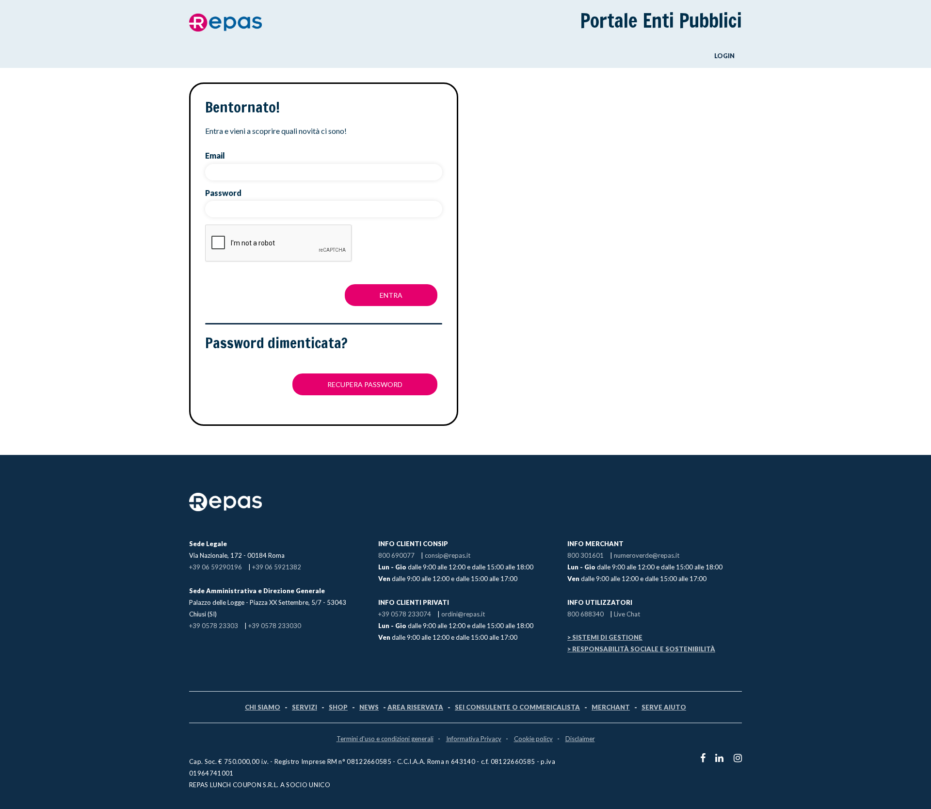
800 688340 (585, 614)
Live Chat (627, 614)
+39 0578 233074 (404, 614)
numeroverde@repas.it (646, 555)
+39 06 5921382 (276, 567)
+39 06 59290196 (215, 567)
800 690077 (396, 555)
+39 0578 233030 (274, 626)
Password (223, 192)
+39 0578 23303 (213, 626)
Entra (391, 295)
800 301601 (585, 555)
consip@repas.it (447, 555)
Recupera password (364, 384)
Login (724, 56)
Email (215, 155)
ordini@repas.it (463, 614)
